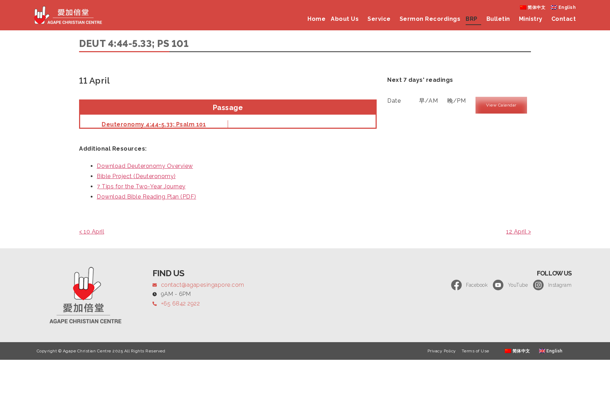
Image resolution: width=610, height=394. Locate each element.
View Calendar (501, 105)
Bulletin (498, 19)
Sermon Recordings (430, 19)
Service (379, 19)
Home (316, 19)
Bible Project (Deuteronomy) (136, 176)
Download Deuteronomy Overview (145, 166)
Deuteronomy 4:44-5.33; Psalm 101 (154, 124)
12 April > (518, 231)
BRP (472, 19)
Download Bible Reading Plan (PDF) (146, 196)
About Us (345, 19)
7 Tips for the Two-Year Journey (141, 186)
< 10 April (91, 231)
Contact (563, 19)
